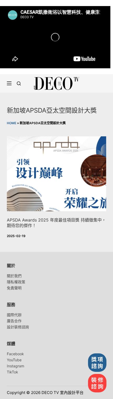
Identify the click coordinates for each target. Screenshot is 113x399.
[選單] (9, 83)
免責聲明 (14, 288)
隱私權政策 (16, 282)
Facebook (15, 354)
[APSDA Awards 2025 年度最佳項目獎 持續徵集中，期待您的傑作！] (56, 173)
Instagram (15, 366)
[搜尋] (19, 83)
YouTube (14, 360)
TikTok (12, 372)
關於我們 (14, 275)
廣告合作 (14, 321)
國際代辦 (14, 315)
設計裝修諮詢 (18, 327)
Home (11, 123)
